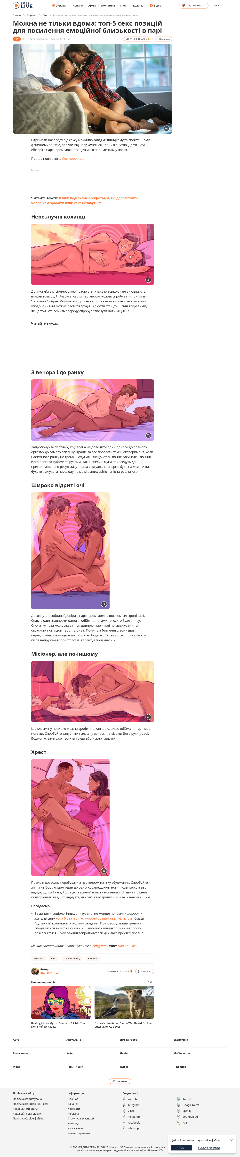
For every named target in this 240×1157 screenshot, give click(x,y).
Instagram (134, 1116)
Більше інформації (209, 1147)
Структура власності (81, 1118)
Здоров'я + (32, 15)
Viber (131, 1111)
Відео (157, 5)
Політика (180, 1067)
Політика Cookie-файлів (28, 1118)
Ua (215, 5)
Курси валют (76, 1128)
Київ (69, 1053)
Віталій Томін (49, 973)
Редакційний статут (26, 1108)
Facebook (134, 1122)
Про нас (73, 1099)
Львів (124, 1053)
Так (181, 1147)
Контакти (74, 1108)
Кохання (92, 958)
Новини (78, 5)
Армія (92, 5)
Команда (73, 1123)
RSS (185, 1122)
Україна (61, 5)
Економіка (108, 5)
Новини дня (74, 1067)
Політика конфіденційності (30, 1104)
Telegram (99, 946)
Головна (17, 15)
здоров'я (38, 958)
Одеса (124, 1067)
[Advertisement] (90, 180)
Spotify (187, 1111)
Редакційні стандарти (27, 1113)
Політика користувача (27, 1099)
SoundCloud (190, 1116)
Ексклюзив (20, 1053)
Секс (45, 15)
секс (53, 958)
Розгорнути (120, 1081)
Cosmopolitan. (73, 158)
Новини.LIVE (122, 946)
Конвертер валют (79, 1133)
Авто (16, 1039)
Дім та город (128, 1039)
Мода (16, 1067)
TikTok (187, 1099)
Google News (191, 1105)
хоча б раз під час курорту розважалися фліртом (93, 918)
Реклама (73, 1113)
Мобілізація (182, 1053)
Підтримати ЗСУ (196, 5)
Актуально (73, 1039)
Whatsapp (134, 1128)
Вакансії (73, 1104)
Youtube (133, 1099)
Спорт (124, 5)
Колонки (138, 5)
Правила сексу (72, 958)
